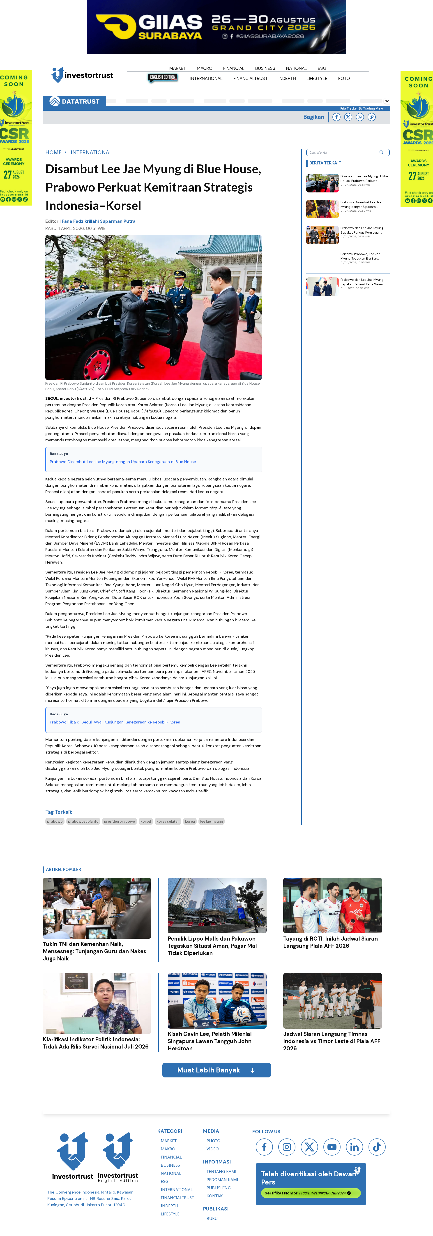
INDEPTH (169, 1205)
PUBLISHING (219, 1187)
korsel (145, 821)
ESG (164, 1181)
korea (190, 821)
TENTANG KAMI (221, 1171)
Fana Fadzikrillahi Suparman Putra (99, 221)
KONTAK (215, 1196)
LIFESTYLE (170, 1214)
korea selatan (168, 821)
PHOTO (213, 1140)
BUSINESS (170, 1165)
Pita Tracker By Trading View (361, 108)
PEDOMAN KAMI (222, 1179)
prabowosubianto (83, 821)
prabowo (55, 821)
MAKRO (168, 1149)
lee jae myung (211, 821)
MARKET (169, 1140)
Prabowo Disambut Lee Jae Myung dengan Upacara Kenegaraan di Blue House (123, 461)
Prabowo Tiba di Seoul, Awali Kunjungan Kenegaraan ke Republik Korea (115, 722)
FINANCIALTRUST (177, 1197)
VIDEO (213, 1149)
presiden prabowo (119, 821)
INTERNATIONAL (177, 1189)
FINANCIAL (171, 1157)
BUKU (212, 1218)
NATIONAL (171, 1173)
